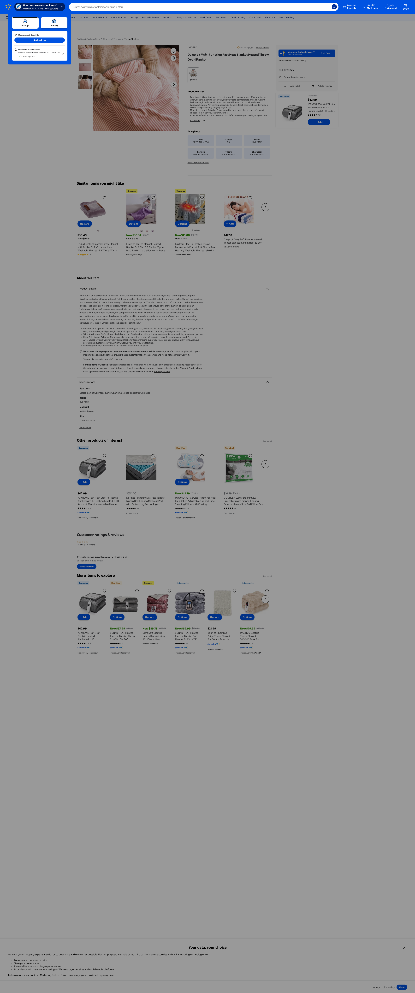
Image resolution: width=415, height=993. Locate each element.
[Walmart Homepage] (8, 7)
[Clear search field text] (327, 7)
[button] (370, 7)
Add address (40, 40)
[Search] (334, 6)
